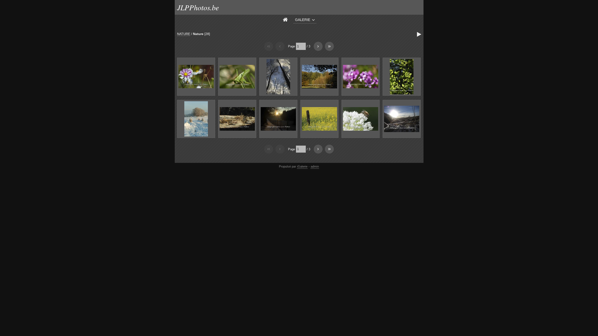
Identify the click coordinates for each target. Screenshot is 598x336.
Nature (198, 34)
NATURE (183, 34)
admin (315, 166)
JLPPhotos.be (198, 7)
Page (291, 46)
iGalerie (302, 166)
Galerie (302, 20)
